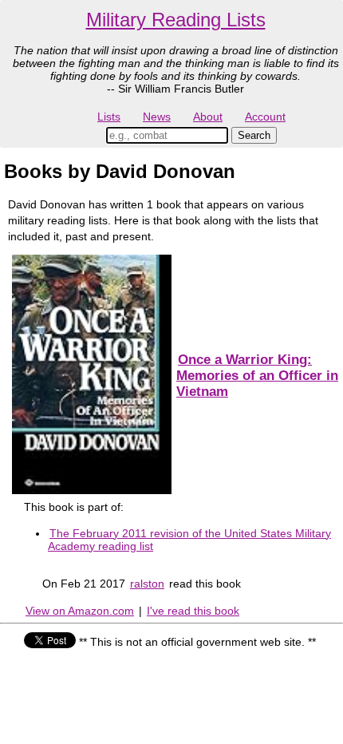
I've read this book (193, 610)
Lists (108, 116)
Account (265, 116)
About (208, 116)
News (157, 116)
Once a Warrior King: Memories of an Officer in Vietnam (257, 375)
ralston (147, 583)
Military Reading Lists (176, 19)
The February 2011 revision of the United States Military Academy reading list (189, 539)
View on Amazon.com (80, 610)
